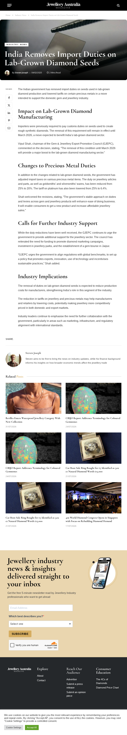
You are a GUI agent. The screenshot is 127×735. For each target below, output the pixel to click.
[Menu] (9, 5)
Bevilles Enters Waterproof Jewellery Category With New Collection (33, 420)
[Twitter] (9, 105)
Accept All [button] (32, 727)
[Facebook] (9, 98)
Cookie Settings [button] (13, 727)
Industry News (16, 44)
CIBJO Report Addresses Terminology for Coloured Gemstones (93, 420)
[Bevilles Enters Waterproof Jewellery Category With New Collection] (33, 398)
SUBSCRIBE (20, 634)
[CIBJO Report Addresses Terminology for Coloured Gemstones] (93, 398)
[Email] (9, 128)
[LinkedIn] (9, 113)
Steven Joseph (21, 72)
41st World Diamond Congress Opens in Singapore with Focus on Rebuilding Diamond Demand (92, 519)
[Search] (118, 5)
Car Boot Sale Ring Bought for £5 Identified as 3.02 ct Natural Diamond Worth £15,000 (92, 469)
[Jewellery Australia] (64, 5)
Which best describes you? (26, 616)
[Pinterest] (9, 120)
